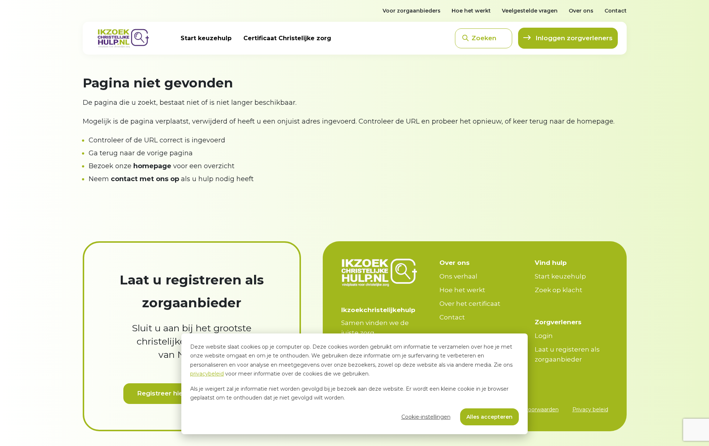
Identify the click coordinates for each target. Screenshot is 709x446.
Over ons (581, 10)
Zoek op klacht (558, 290)
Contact (615, 10)
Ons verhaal (458, 276)
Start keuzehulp (206, 38)
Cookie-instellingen (426, 417)
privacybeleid (207, 373)
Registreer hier (161, 393)
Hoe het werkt (471, 10)
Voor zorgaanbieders (412, 10)
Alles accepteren (489, 417)
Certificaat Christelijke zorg (287, 38)
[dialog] (354, 383)
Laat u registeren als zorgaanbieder (567, 354)
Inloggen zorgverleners (573, 38)
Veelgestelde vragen (530, 10)
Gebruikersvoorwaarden (528, 409)
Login (544, 335)
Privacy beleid (590, 409)
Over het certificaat (469, 303)
